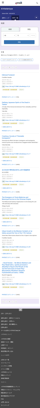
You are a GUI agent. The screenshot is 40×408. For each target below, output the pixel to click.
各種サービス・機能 (7, 342)
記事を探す (4, 327)
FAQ (2, 399)
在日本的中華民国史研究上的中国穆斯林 (16, 170)
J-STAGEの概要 (5, 339)
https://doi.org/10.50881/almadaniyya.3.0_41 (17, 181)
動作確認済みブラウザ (8, 396)
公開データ (4, 345)
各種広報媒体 (5, 378)
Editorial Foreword (8, 75)
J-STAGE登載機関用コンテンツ (10, 386)
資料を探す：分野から (8, 321)
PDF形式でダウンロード (9, 97)
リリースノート (5, 363)
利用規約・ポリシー (7, 348)
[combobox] (9, 35)
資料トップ (5, 18)
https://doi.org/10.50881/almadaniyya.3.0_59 (17, 215)
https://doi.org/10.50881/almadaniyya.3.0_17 (17, 154)
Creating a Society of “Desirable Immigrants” (13, 137)
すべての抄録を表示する (25, 59)
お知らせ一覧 (5, 360)
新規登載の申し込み (7, 351)
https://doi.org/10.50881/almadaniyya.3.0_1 (17, 120)
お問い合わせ (5, 402)
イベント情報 (5, 369)
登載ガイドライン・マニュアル (10, 390)
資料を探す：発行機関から (9, 324)
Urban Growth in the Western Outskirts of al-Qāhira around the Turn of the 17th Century (17, 232)
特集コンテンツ (5, 375)
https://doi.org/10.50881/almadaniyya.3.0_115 (18, 284)
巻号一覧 (15, 18)
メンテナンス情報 (6, 366)
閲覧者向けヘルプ (6, 393)
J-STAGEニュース (6, 372)
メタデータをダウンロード (9, 59)
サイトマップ (5, 405)
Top (20, 310)
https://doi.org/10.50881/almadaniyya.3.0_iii (17, 86)
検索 (10, 29)
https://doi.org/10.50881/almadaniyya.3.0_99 (17, 247)
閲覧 (29, 29)
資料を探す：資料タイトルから (10, 318)
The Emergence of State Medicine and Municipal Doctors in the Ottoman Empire (16, 198)
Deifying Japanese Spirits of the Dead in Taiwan (16, 103)
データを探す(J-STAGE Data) (10, 330)
